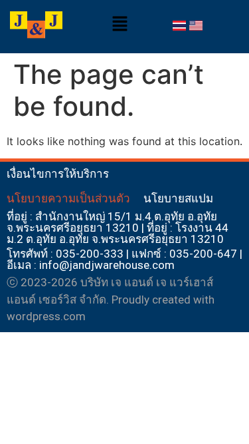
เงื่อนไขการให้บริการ (58, 173)
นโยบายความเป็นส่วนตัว (68, 198)
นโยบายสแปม (178, 198)
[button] (119, 24)
